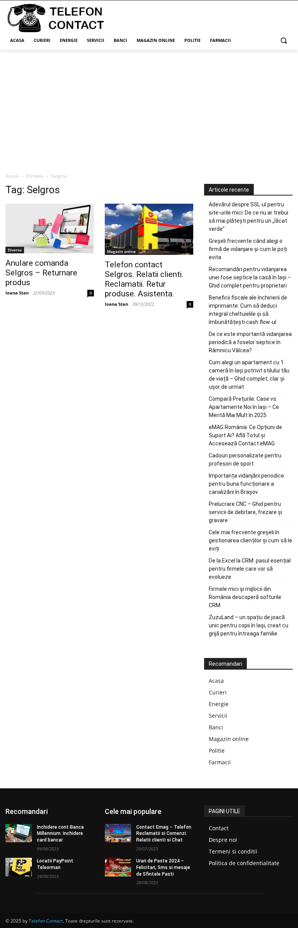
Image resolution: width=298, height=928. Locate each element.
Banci (216, 727)
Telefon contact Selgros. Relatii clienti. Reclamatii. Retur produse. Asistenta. (144, 279)
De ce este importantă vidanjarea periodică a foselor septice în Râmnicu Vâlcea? (250, 342)
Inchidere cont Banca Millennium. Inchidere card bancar (60, 833)
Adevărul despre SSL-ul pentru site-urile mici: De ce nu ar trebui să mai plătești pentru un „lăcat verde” (248, 216)
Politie (217, 750)
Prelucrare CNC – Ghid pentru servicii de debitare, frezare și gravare (245, 512)
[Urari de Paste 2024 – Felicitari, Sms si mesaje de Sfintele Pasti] (118, 867)
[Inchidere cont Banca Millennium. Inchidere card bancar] (18, 833)
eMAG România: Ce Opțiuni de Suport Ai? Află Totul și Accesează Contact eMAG (245, 435)
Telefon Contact (46, 921)
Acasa (216, 680)
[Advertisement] (149, 108)
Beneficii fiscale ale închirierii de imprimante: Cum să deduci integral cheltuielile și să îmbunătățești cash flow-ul (248, 309)
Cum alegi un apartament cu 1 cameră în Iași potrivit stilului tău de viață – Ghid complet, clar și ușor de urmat (249, 374)
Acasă (12, 176)
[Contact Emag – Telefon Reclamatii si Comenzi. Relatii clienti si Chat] (118, 833)
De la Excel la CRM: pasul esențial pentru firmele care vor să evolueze (250, 568)
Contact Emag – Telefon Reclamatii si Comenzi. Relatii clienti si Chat (163, 833)
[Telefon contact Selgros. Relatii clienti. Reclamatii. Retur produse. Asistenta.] (149, 229)
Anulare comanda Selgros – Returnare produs (41, 272)
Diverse (15, 250)
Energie (219, 704)
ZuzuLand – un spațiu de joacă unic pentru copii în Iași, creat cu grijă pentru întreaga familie (248, 625)
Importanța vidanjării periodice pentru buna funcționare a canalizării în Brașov (246, 484)
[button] (283, 40)
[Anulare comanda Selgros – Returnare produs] (49, 228)
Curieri (218, 692)
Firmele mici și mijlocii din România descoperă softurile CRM (245, 597)
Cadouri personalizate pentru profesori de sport (245, 459)
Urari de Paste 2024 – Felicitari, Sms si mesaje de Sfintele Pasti (163, 867)
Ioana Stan (17, 293)
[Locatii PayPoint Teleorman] (18, 867)
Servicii (218, 715)
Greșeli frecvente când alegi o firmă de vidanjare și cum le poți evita (248, 249)
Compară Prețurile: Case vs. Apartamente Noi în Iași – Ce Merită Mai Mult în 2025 (244, 407)
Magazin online (121, 251)
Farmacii (220, 762)
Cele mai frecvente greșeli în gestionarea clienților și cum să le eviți (250, 540)
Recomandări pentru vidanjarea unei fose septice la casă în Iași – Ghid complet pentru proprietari (250, 277)
